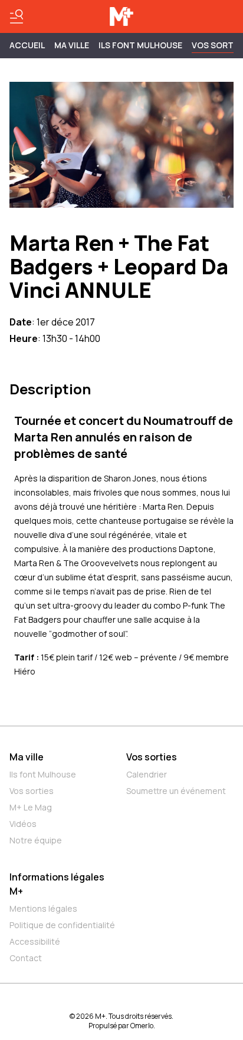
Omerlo (141, 1026)
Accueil (27, 45)
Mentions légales (43, 908)
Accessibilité (34, 941)
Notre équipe (35, 840)
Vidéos (23, 823)
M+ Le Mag (30, 807)
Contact (25, 957)
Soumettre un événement (176, 790)
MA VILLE (71, 45)
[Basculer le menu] (16, 16)
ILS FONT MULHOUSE (140, 45)
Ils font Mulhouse (42, 774)
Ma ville (26, 756)
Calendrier (146, 774)
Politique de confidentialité (62, 925)
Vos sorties (31, 790)
